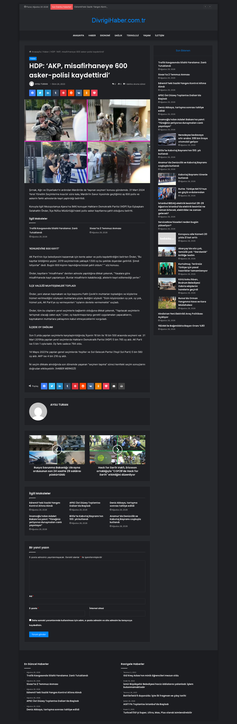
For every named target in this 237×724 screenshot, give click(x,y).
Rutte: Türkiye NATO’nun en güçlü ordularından (192, 190)
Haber (92, 35)
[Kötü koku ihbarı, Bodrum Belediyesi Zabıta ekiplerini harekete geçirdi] (167, 284)
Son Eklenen (183, 50)
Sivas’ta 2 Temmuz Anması (105, 228)
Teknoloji (133, 35)
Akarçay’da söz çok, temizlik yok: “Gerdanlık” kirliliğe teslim (192, 252)
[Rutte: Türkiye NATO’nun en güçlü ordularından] (167, 193)
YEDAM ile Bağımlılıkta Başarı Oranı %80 (181, 325)
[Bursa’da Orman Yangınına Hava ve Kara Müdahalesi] (167, 303)
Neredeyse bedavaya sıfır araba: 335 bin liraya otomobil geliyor (193, 138)
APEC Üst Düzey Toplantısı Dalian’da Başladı (84, 504)
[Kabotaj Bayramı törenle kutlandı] (167, 179)
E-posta (34, 608)
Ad (31, 596)
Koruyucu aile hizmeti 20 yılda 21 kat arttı (192, 236)
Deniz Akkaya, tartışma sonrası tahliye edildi (123, 504)
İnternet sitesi (96, 608)
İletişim (159, 35)
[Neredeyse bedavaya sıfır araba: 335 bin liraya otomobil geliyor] (167, 139)
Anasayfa (78, 35)
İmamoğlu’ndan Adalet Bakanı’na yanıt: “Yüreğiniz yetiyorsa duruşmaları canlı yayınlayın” (45, 520)
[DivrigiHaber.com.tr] (118, 20)
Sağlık (118, 35)
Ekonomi (105, 35)
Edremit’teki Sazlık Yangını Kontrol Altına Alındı (97, 6)
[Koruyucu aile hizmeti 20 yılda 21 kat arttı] (167, 239)
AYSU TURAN (41, 84)
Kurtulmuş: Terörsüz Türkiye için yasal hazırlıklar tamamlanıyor (193, 267)
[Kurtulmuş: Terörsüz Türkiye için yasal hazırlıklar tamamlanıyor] (167, 268)
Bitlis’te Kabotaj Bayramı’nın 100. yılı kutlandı (86, 517)
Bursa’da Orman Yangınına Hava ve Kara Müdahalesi (192, 302)
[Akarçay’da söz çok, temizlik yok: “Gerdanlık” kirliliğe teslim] (167, 251)
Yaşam (147, 35)
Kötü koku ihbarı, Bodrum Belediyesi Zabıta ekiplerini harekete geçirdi (189, 284)
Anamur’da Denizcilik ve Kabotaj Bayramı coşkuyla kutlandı (125, 519)
